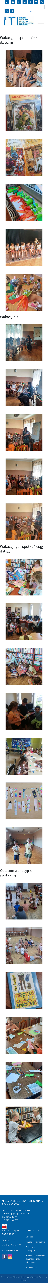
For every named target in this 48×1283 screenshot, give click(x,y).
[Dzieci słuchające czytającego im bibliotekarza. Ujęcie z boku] (24, 387)
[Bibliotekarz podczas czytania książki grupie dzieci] (24, 901)
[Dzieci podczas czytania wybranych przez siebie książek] (24, 666)
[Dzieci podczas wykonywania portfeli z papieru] (24, 1035)
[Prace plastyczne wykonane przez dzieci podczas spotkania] (24, 202)
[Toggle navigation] (40, 21)
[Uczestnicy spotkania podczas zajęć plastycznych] (24, 1080)
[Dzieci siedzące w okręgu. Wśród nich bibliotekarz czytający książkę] (24, 342)
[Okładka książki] (24, 113)
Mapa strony (31, 1267)
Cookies (29, 1236)
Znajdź (30, 11)
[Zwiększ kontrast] (30, 2)
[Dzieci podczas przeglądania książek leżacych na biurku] (24, 577)
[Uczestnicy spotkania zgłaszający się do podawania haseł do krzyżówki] (24, 477)
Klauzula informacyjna (35, 1242)
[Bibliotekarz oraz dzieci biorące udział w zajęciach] (24, 945)
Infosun (24, 1280)
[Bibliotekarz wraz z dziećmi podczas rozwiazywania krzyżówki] (24, 521)
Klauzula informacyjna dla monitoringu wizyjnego (35, 1259)
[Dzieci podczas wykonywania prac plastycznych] (24, 292)
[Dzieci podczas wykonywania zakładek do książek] (24, 756)
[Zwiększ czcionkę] (36, 2)
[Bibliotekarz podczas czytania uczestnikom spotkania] (24, 68)
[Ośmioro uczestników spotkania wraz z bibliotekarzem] (24, 247)
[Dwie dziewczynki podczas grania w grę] (24, 1125)
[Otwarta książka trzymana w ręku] (24, 157)
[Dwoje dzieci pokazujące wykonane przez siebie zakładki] (24, 845)
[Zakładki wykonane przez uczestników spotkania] (24, 801)
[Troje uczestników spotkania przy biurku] (24, 711)
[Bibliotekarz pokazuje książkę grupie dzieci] (24, 621)
